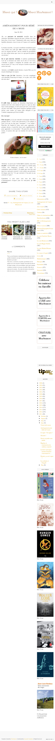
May (42, 465)
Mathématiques (41, 259)
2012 (40, 412)
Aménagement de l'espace (20, 203)
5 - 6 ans (39, 185)
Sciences (39, 267)
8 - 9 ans (39, 193)
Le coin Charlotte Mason (44, 236)
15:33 (8, 253)
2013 (40, 410)
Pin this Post (19, 198)
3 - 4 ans (39, 179)
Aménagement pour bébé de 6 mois (46, 429)
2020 (40, 394)
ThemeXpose (14, 739)
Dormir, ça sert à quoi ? (47, 457)
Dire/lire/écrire (41, 218)
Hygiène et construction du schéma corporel (46, 445)
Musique (39, 262)
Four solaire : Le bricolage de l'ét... (18, 237)
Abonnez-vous (45, 146)
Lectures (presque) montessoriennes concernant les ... (46, 451)
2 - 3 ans (39, 176)
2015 (40, 405)
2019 (40, 396)
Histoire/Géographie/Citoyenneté (45, 229)
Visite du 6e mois (46, 425)
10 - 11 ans (40, 165)
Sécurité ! (43, 435)
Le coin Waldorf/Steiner (44, 248)
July (42, 421)
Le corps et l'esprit (42, 253)
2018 (40, 398)
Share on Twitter (27, 195)
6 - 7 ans (39, 188)
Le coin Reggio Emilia (43, 244)
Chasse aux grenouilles (28, 237)
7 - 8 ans (39, 190)
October (43, 416)
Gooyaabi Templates (28, 739)
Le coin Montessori (42, 241)
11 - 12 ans (40, 168)
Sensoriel (39, 270)
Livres (39, 256)
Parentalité (40, 264)
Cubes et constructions (43, 215)
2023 (40, 387)
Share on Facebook (11, 195)
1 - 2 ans (39, 162)
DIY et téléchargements (44, 221)
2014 (40, 407)
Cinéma (39, 212)
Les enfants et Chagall (45, 462)
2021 (40, 392)
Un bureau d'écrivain (4, 237)
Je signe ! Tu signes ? (47, 433)
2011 (40, 414)
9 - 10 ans (40, 196)
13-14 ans (40, 173)
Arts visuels (40, 207)
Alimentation (41, 199)
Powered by (42, 150)
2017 (40, 401)
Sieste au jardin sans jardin (46, 439)
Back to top (49, 739)
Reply (34, 273)
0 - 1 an (10, 203)
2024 (40, 385)
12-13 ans (40, 170)
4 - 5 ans (39, 182)
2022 (40, 390)
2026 (40, 383)
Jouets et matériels (42, 233)
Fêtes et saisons (41, 226)
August (43, 418)
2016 (40, 403)
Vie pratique (40, 273)
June (42, 423)
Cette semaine (41, 209)
